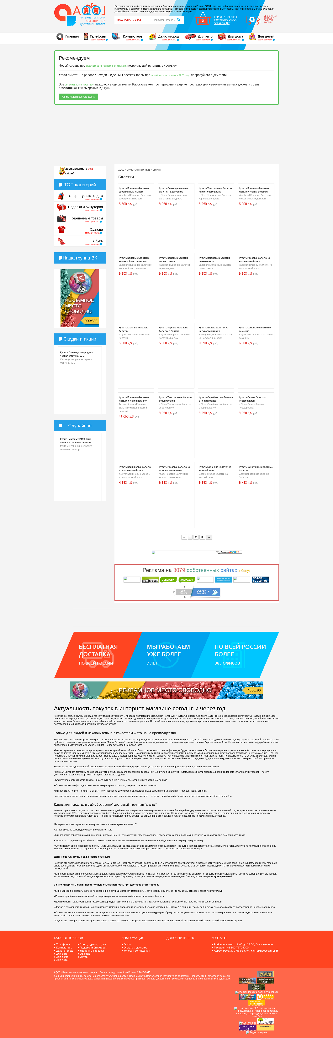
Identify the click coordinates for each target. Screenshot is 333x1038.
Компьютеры (133, 36)
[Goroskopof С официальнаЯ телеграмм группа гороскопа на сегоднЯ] (247, 1029)
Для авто (205, 36)
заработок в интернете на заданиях (106, 65)
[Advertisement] (166, 135)
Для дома (235, 36)
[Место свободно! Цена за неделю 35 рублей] (80, 326)
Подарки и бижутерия (85, 207)
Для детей (266, 36)
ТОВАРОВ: (222, 23)
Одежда (96, 229)
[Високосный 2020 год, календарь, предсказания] (256, 1016)
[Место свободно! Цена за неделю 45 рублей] (166, 698)
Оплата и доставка (135, 947)
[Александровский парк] (256, 992)
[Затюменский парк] (265, 982)
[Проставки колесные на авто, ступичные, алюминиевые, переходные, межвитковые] (256, 1005)
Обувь (98, 241)
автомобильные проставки (79, 84)
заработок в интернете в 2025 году (170, 75)
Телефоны (98, 36)
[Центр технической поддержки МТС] (247, 982)
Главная (72, 36)
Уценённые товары (87, 218)
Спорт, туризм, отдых (86, 196)
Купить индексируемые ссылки (78, 96)
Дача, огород (168, 36)
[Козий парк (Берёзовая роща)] (256, 989)
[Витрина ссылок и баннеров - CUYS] (247, 999)
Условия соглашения (137, 950)
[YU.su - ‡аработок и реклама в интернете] (265, 1029)
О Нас (127, 944)
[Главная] (80, 25)
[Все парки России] (265, 1022)
